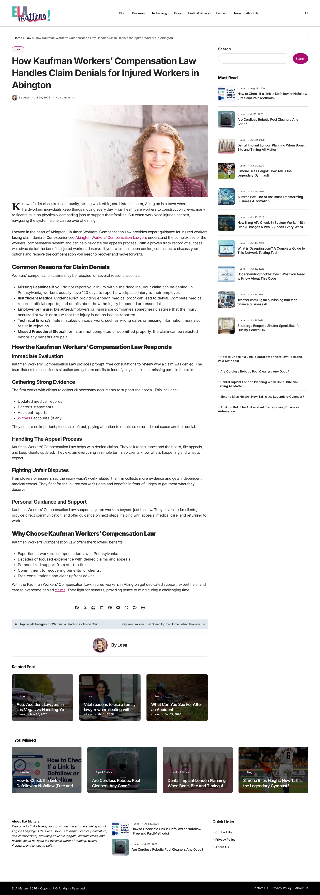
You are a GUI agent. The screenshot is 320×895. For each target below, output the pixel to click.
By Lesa (24, 97)
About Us (252, 13)
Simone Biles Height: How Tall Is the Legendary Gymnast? (262, 396)
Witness (25, 418)
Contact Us (223, 832)
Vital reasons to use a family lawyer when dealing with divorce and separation (110, 709)
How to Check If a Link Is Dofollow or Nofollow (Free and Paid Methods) (44, 785)
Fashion (221, 13)
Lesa (122, 645)
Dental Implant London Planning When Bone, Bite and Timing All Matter (197, 785)
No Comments (65, 97)
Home (18, 38)
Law (28, 38)
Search (224, 49)
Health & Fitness (198, 13)
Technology (159, 13)
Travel (237, 13)
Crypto (178, 13)
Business (138, 13)
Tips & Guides (104, 772)
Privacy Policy (225, 839)
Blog (122, 13)
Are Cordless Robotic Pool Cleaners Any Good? (254, 371)
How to (24, 772)
